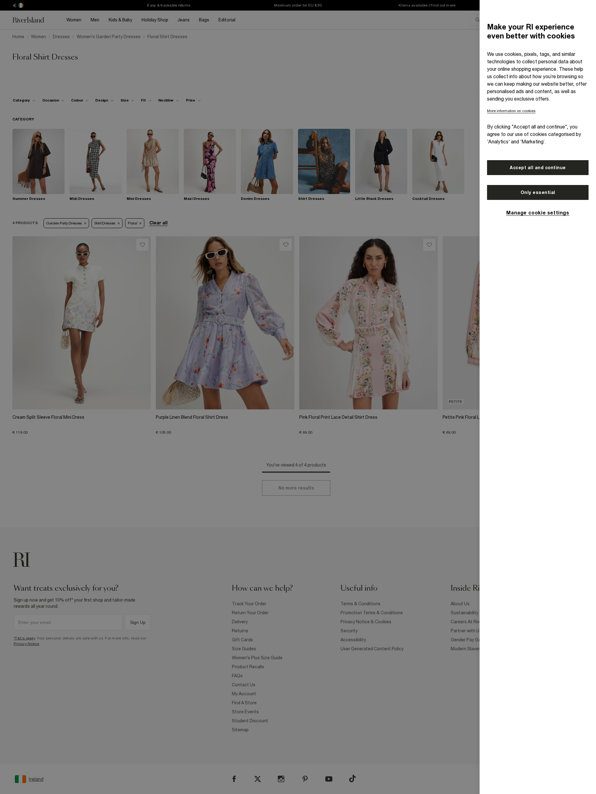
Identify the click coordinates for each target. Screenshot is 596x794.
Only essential (538, 192)
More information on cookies (511, 111)
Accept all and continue (538, 167)
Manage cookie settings (537, 212)
